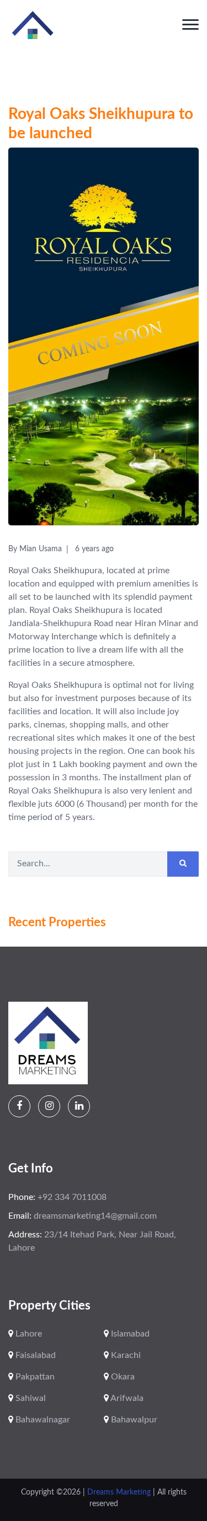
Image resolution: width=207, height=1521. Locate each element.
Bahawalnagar (41, 1419)
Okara (122, 1376)
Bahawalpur (133, 1419)
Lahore (27, 1333)
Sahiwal (29, 1398)
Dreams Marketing (120, 1492)
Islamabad (129, 1333)
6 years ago (94, 549)
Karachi (125, 1355)
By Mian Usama (35, 549)
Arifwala (126, 1398)
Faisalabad (34, 1355)
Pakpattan (34, 1376)
